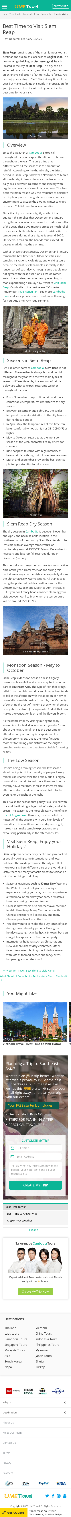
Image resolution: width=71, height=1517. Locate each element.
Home (5, 13)
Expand (34, 1230)
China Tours (44, 1333)
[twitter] (47, 1496)
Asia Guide (15, 13)
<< (29, 970)
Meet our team (12, 1432)
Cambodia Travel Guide (35, 13)
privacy (7, 1463)
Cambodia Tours (16, 1339)
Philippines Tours (47, 1345)
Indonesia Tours (47, 1339)
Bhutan (41, 1361)
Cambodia (35, 152)
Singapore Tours (16, 1345)
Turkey (40, 1367)
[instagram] (59, 1496)
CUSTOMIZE (61, 6)
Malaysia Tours (15, 1350)
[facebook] (53, 1496)
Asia (7, 1356)
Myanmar (42, 1350)
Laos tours (12, 1333)
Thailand (10, 1328)
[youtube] (65, 1496)
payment (8, 1473)
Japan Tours (44, 1356)
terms (6, 1453)
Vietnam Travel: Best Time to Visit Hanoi (32, 1044)
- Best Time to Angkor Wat (21, 1213)
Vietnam (41, 1328)
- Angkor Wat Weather (18, 1220)
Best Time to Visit (15, 1207)
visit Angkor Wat (16, 815)
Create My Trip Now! (35, 1292)
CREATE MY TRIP (35, 1185)
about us (8, 1422)
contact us (9, 1442)
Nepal (9, 1367)
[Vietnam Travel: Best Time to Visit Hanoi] (35, 1022)
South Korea (13, 1361)
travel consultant (27, 291)
